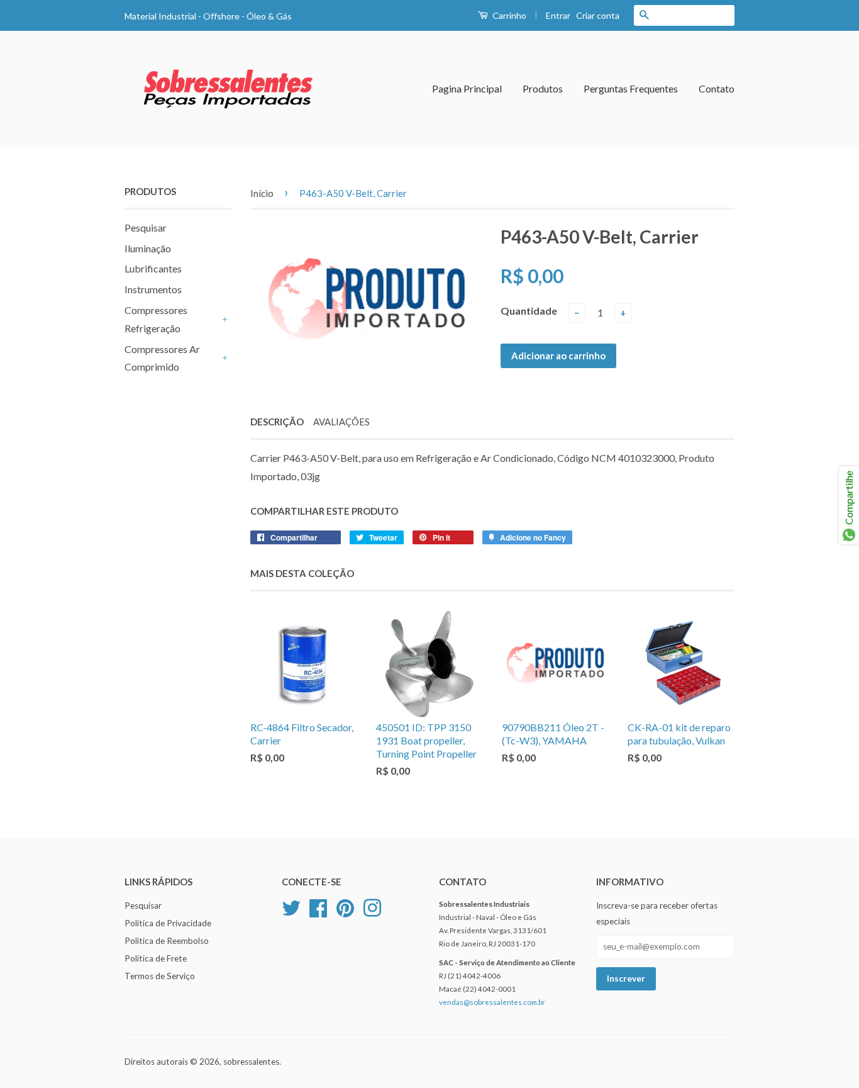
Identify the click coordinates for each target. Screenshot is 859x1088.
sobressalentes (251, 1062)
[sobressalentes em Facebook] (318, 907)
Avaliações (341, 421)
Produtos (543, 88)
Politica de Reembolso (167, 941)
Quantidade (529, 311)
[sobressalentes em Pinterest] (345, 907)
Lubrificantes (153, 268)
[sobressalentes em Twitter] (291, 907)
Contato (716, 88)
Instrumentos (153, 289)
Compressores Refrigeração (156, 319)
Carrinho (508, 15)
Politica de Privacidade (168, 923)
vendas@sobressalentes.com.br (492, 1002)
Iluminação (148, 248)
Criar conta (597, 15)
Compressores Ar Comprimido (162, 358)
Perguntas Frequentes (631, 88)
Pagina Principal (467, 88)
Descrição (277, 421)
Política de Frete (156, 958)
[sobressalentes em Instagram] (372, 907)
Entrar (558, 15)
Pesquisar (146, 227)
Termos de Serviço (160, 976)
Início (262, 193)
